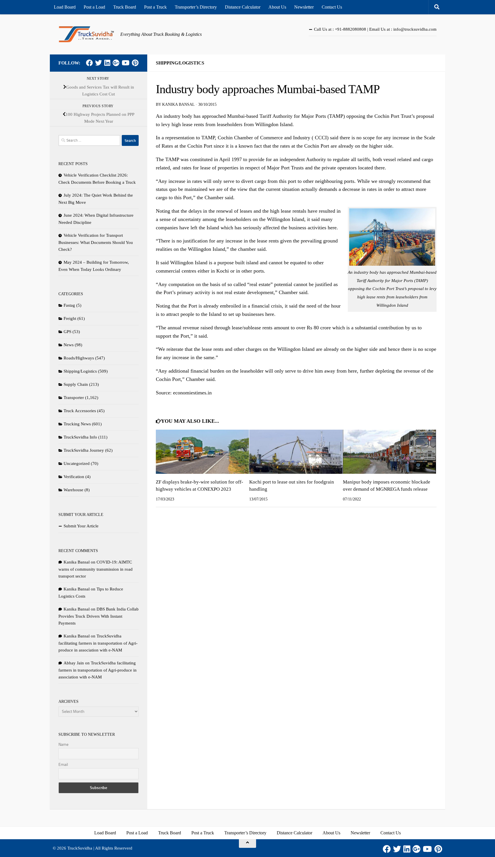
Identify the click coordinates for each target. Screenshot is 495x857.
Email (63, 764)
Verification (74, 476)
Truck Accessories (80, 410)
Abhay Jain (74, 663)
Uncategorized (77, 463)
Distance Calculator (242, 7)
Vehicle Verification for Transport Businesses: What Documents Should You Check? (95, 242)
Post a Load (94, 7)
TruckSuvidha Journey (84, 450)
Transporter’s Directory (196, 7)
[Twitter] (98, 62)
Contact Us (332, 7)
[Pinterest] (135, 62)
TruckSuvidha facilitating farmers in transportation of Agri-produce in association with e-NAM (98, 643)
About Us (277, 7)
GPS (67, 331)
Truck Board (124, 7)
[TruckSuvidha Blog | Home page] (86, 34)
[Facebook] (89, 62)
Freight (70, 318)
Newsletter (304, 7)
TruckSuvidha (79, 848)
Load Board (65, 7)
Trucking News (77, 424)
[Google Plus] (116, 62)
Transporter (74, 397)
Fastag (69, 305)
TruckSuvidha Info (80, 437)
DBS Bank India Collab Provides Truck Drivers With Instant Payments (98, 616)
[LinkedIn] (107, 62)
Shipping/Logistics (180, 62)
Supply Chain (76, 384)
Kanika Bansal (178, 104)
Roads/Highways (79, 358)
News (69, 345)
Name (63, 744)
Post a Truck (155, 7)
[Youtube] (125, 62)
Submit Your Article (81, 526)
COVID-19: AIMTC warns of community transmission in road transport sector (95, 569)
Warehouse (73, 490)
